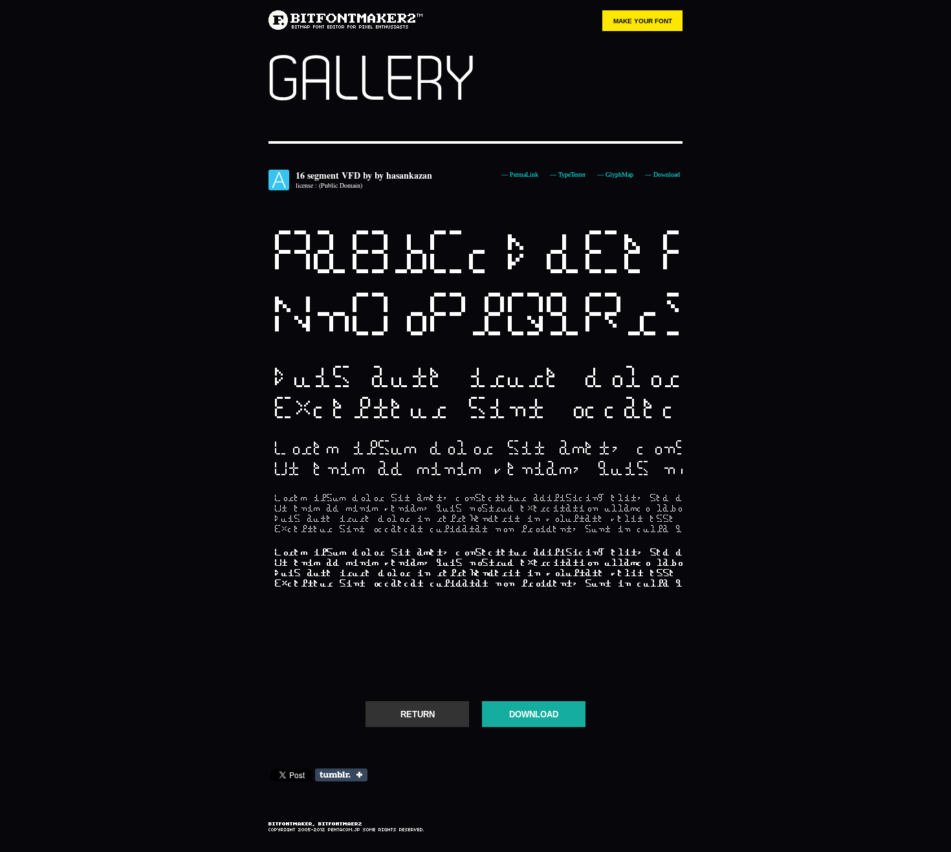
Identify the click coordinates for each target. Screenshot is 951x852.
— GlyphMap (615, 174)
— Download (662, 174)
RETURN (417, 714)
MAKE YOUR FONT (642, 21)
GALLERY (371, 80)
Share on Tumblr (341, 774)
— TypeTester (567, 174)
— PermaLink (519, 174)
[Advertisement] (475, 650)
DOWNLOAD (533, 714)
